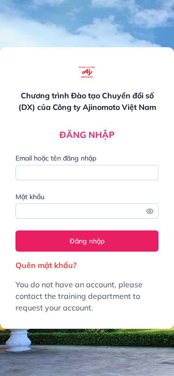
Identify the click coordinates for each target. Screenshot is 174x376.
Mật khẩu (29, 196)
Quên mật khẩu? (45, 265)
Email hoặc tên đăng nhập (55, 158)
